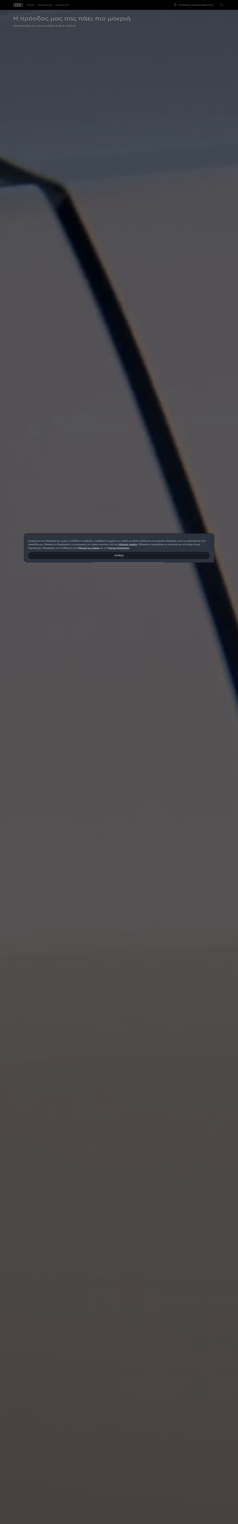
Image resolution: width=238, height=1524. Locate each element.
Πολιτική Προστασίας (118, 548)
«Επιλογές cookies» (128, 544)
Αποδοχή (119, 555)
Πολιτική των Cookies (89, 548)
